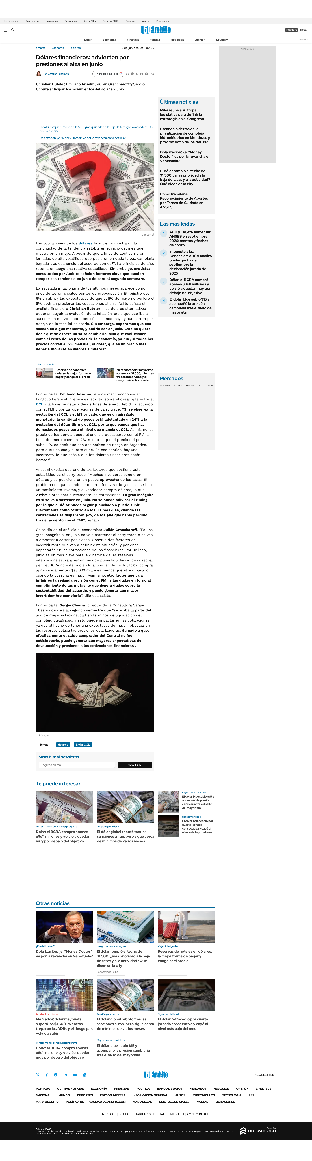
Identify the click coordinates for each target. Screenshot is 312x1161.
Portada (43, 1089)
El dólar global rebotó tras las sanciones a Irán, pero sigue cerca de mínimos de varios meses (125, 836)
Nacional (43, 1095)
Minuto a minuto (49, 1014)
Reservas (130, 21)
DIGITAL (116, 1114)
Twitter (38, 1074)
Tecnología (231, 1095)
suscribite (291, 30)
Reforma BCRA (110, 21)
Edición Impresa (112, 1095)
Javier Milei (90, 21)
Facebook (47, 1075)
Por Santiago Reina (107, 971)
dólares (76, 47)
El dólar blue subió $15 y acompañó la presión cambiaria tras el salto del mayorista (191, 306)
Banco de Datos (169, 1089)
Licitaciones (225, 1102)
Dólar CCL (83, 745)
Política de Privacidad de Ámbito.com (96, 1102)
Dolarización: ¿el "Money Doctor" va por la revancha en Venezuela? (83, 138)
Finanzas (133, 40)
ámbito (40, 47)
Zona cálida (162, 21)
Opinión (200, 40)
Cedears (208, 385)
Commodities (192, 385)
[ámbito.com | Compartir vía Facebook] (132, 73)
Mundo (64, 1095)
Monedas (165, 385)
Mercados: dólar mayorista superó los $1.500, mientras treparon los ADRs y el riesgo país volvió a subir (135, 375)
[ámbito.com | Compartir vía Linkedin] (141, 73)
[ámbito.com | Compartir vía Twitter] (136, 73)
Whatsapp (84, 1075)
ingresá (303, 30)
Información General (150, 1095)
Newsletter (303, 40)
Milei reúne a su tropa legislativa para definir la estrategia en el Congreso (182, 114)
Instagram (55, 1075)
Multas (202, 1102)
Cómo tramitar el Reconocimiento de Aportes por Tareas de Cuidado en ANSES (184, 200)
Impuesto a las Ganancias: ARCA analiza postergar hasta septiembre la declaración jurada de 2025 (190, 262)
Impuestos (52, 21)
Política (155, 40)
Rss (251, 1095)
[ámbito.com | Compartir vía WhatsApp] (127, 73)
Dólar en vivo (32, 21)
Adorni (145, 21)
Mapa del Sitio (47, 1102)
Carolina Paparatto (58, 73)
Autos (180, 1095)
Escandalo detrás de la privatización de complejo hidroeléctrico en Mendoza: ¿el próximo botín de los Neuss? (186, 135)
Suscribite (134, 765)
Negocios (177, 40)
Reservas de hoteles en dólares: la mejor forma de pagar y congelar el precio (73, 373)
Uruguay (222, 40)
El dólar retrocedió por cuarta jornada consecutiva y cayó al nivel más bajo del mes (197, 826)
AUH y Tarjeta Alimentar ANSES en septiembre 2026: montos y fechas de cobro (190, 238)
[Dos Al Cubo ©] (258, 1131)
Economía (109, 40)
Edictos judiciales (174, 1102)
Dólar (88, 40)
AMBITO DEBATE (190, 1114)
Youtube (75, 1075)
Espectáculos (203, 1095)
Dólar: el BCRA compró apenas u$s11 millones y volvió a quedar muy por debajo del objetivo (190, 286)
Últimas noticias (70, 1089)
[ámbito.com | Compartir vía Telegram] (146, 73)
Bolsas (177, 385)
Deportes (85, 1095)
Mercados (198, 1089)
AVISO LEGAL (142, 1102)
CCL (39, 404)
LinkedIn (65, 1075)
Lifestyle (263, 1089)
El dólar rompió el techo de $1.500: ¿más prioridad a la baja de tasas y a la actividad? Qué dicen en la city (185, 177)
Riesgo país (71, 21)
